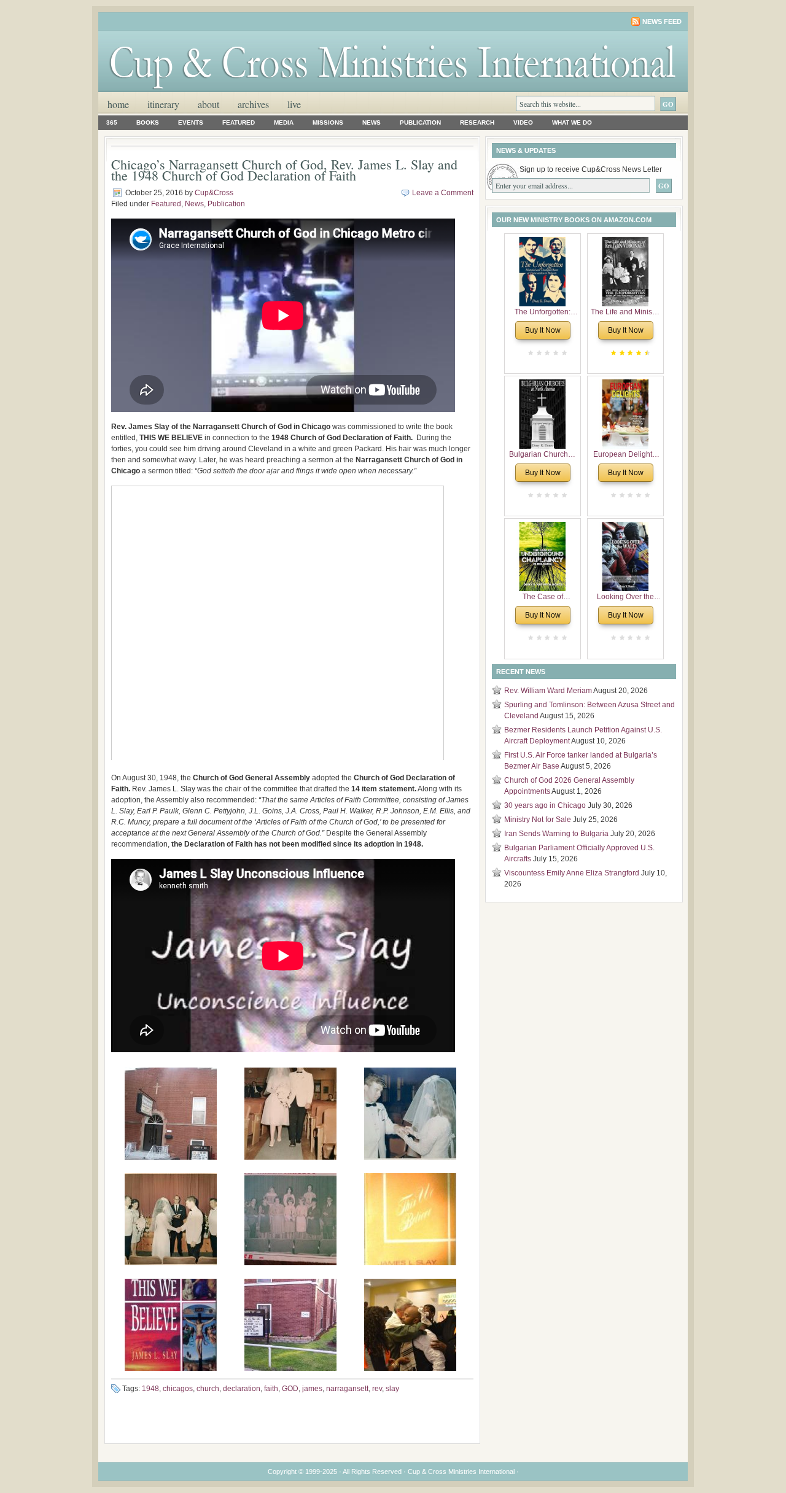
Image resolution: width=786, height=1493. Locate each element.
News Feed (662, 21)
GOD (290, 1388)
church (207, 1388)
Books (147, 122)
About (208, 104)
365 (111, 122)
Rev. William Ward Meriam (548, 690)
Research (477, 122)
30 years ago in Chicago (545, 805)
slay (392, 1388)
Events (190, 122)
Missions (328, 122)
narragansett (347, 1388)
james (312, 1388)
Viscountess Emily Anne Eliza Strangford (571, 873)
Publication (420, 122)
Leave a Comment (442, 192)
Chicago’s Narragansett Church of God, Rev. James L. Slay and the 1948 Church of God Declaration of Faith (284, 169)
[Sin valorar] (563, 352)
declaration (241, 1388)
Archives (253, 104)
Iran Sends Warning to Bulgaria (556, 833)
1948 (150, 1388)
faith (271, 1388)
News (371, 122)
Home (118, 104)
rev (377, 1388)
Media (284, 122)
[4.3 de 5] (646, 352)
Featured (238, 122)
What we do (572, 122)
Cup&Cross (214, 192)
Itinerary (163, 104)
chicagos (178, 1388)
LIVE (294, 104)
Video (523, 122)
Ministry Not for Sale (537, 819)
